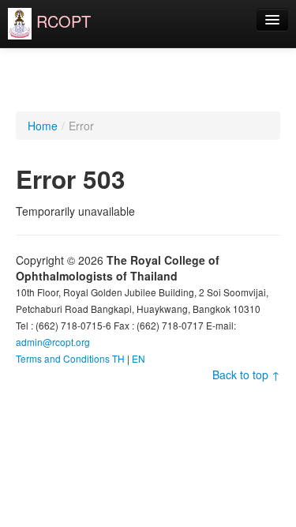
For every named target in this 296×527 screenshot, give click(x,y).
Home (43, 126)
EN (138, 358)
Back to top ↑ (246, 374)
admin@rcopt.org (53, 341)
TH (118, 358)
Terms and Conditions (63, 358)
